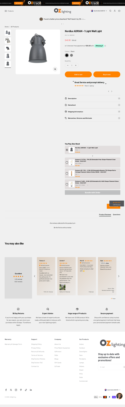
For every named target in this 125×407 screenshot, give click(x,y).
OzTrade (57, 366)
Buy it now (107, 74)
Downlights (83, 351)
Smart (81, 370)
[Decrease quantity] (68, 65)
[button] (62, 227)
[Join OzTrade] (62, 3)
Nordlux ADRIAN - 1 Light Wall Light (86, 148)
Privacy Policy (35, 348)
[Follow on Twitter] (11, 390)
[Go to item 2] (8, 40)
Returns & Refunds (37, 351)
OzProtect (57, 351)
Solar (81, 377)
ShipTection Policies (38, 359)
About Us (57, 344)
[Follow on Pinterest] (21, 390)
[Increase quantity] (76, 65)
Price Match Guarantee (62, 348)
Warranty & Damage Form (13, 344)
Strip (81, 374)
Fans (81, 355)
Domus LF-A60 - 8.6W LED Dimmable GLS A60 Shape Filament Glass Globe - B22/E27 (97, 182)
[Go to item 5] (8, 64)
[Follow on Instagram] (16, 390)
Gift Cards (57, 362)
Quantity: (68, 61)
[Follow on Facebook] (6, 390)
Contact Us (35, 366)
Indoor (81, 344)
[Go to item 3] (8, 48)
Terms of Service (37, 355)
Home (7, 27)
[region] (76, 276)
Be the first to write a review (62, 227)
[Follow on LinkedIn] (31, 390)
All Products (15, 27)
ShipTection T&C (37, 362)
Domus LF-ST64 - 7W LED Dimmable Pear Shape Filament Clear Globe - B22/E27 (95, 160)
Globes (81, 366)
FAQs (56, 355)
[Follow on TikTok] (26, 390)
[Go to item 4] (8, 56)
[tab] (105, 214)
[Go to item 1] (8, 33)
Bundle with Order (92, 192)
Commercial (83, 381)
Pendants (82, 359)
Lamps (81, 362)
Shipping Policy (36, 344)
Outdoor (82, 348)
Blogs (56, 359)
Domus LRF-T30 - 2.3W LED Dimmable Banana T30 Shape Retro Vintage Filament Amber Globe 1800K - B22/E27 (95, 171)
